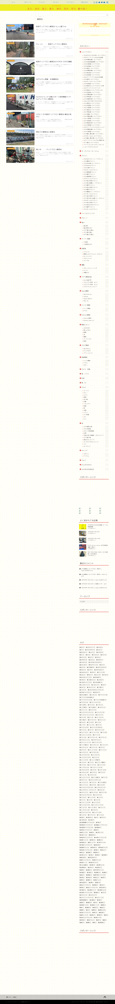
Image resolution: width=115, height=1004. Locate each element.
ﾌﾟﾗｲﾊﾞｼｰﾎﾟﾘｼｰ (70, 2)
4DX (82, 647)
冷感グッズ (84, 835)
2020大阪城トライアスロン (95, 125)
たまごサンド (91, 687)
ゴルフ (94, 460)
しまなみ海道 (98, 682)
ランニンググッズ (85, 805)
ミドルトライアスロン (86, 795)
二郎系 (92, 820)
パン (95, 419)
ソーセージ (105, 744)
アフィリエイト (95, 353)
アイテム (95, 456)
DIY (82, 654)
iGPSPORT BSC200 (93, 532)
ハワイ (95, 412)
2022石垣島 (95, 429)
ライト (83, 800)
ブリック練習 (96, 777)
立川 (104, 892)
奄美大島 (97, 845)
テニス (95, 270)
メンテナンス (98, 795)
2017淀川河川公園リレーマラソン (95, 198)
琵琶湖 (96, 885)
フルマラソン (92, 775)
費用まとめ (102, 910)
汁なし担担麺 (84, 865)
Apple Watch (95, 298)
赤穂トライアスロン (86, 912)
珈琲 (98, 882)
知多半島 (103, 887)
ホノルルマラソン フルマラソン (88, 790)
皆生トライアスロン (92, 887)
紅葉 (100, 900)
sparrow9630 (85, 570)
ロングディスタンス (86, 812)
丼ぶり (103, 817)
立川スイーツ (99, 897)
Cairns (92, 652)
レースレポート (85, 810)
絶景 (82, 902)
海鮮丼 (89, 870)
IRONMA (100, 659)
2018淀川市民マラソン (95, 187)
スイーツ (97, 734)
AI (82, 649)
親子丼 (96, 907)
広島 (91, 855)
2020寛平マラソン (95, 174)
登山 (94, 222)
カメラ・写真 (94, 369)
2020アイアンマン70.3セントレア (95, 127)
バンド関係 (95, 360)
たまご (83, 687)
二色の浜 (84, 820)
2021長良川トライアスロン (95, 110)
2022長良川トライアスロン (95, 103)
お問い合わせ (84, 2)
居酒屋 (89, 852)
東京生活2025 (92, 857)
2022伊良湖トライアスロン (95, 96)
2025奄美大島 (95, 426)
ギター (95, 365)
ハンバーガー (92, 765)
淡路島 (83, 872)
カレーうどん (99, 717)
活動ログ (95, 272)
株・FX (94, 383)
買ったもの (96, 330)
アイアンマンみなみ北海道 (87, 697)
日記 (95, 378)
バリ (95, 444)
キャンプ (94, 450)
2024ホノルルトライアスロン (95, 81)
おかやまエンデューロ (86, 677)
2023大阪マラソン (95, 168)
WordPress (95, 348)
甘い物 (95, 399)
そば (104, 684)
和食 (95, 406)
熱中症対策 (84, 882)
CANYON (100, 652)
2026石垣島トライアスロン (95, 66)
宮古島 (94, 847)
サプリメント (100, 729)
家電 (96, 850)
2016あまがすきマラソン (95, 205)
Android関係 (94, 315)
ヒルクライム (84, 772)
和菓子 (93, 840)
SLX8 (91, 669)
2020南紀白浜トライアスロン (95, 123)
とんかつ (83, 689)
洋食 (95, 410)
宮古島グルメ (103, 847)
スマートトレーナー (86, 742)
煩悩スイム (98, 880)
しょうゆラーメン (85, 684)
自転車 (95, 248)
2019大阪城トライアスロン (95, 131)
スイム (104, 732)
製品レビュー (95, 325)
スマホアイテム (97, 739)
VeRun (83, 674)
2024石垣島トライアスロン (95, 83)
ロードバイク (96, 256)
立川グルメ (93, 895)
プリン (105, 777)
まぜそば (97, 692)
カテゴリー (56, 2)
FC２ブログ (95, 351)
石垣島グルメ (102, 890)
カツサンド (100, 714)
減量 (105, 872)
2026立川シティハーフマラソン (95, 159)
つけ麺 (100, 687)
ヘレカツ (93, 782)
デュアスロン (94, 752)
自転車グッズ (84, 905)
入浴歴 (95, 242)
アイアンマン (103, 694)
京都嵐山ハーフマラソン (101, 825)
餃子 (99, 920)
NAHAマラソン (94, 664)
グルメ (95, 387)
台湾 (95, 433)
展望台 (97, 852)
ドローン (94, 218)
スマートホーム (98, 742)
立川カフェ (84, 895)
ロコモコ (95, 810)
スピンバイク (95, 258)
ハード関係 (95, 308)
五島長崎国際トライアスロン (87, 822)
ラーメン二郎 (93, 807)
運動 (94, 265)
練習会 (89, 902)
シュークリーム (95, 732)
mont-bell (84, 664)
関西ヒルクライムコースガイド (95, 254)
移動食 (97, 892)
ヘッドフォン (84, 782)
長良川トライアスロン (86, 917)
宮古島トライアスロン (86, 850)
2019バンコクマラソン (95, 178)
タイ (95, 417)
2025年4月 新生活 (94, 469)
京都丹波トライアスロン (86, 825)
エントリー (84, 709)
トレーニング (84, 760)
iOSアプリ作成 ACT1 (95, 282)
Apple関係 (94, 291)
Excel (95, 310)
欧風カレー (84, 862)
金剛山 (93, 915)
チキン (102, 747)
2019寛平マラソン (95, 185)
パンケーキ (102, 770)
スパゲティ (103, 737)
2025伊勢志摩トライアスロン (95, 70)
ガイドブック (92, 719)
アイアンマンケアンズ (86, 699)
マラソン (95, 156)
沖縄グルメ (101, 865)
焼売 (103, 877)
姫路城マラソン (85, 847)
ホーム (13, 2)
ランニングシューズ (98, 805)
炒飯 (82, 877)
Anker (100, 649)
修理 (92, 832)
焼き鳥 (89, 877)
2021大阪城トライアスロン (95, 118)
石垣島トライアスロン (86, 892)
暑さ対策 (83, 857)
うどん (98, 674)
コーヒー (91, 724)
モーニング (92, 797)
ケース (83, 724)
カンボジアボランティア (95, 442)
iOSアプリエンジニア (95, 286)
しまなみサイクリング (86, 682)
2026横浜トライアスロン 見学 (90, 569)
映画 (95, 332)
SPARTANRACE (100, 669)
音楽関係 (94, 357)
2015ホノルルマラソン (95, 209)
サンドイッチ (84, 732)
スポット (95, 454)
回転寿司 (83, 842)
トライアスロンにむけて (95, 147)
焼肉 (82, 880)
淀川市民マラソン (99, 870)
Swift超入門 (95, 280)
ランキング (42, 2)
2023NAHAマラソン (95, 165)
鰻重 (89, 922)
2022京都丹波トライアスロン (95, 99)
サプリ (91, 729)
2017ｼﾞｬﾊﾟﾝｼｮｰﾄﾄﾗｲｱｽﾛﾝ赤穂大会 (95, 140)
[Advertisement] (94, 492)
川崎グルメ (84, 855)
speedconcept (84, 672)
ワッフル (101, 815)
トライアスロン (95, 52)
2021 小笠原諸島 (95, 431)
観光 (103, 907)
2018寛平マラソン (95, 189)
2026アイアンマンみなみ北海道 (95, 57)
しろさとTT (96, 684)
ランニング (96, 802)
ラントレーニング (85, 802)
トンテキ (83, 762)
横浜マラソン (97, 860)
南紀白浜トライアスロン (86, 837)
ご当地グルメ (91, 679)
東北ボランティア (95, 440)
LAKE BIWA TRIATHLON (95, 662)
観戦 (82, 910)
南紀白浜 (92, 835)
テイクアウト (84, 752)
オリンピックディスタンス (87, 712)
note (102, 664)
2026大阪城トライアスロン (95, 64)
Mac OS (95, 301)
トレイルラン (95, 755)
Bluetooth (84, 652)
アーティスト (95, 339)
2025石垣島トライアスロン (95, 75)
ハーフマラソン (85, 767)
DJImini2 (96, 654)
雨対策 (83, 920)
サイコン (83, 729)
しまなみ (101, 679)
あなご (90, 674)
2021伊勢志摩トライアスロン (95, 116)
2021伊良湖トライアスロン (95, 112)
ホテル (93, 785)
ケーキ (99, 722)
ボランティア (84, 792)
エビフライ (102, 707)
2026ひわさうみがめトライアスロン (95, 55)
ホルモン (101, 790)
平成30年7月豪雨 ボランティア (95, 435)
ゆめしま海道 (84, 694)
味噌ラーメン (84, 840)
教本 (95, 341)
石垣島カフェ (92, 890)
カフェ (95, 395)
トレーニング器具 (95, 760)
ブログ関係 (94, 345)
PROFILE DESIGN (101, 667)
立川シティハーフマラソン (87, 897)
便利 (96, 830)
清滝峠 (98, 872)
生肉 (102, 885)
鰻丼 (82, 922)
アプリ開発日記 (95, 277)
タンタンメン (84, 747)
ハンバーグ (102, 765)
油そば (91, 867)
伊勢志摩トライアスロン (87, 827)
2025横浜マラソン (95, 161)
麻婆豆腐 (102, 922)
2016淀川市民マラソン (95, 202)
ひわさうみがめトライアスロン (96, 689)
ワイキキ (83, 815)
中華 (95, 401)
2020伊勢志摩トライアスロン (95, 129)
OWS (83, 667)
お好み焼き (98, 677)
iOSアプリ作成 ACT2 (95, 284)
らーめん (94, 694)
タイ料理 (95, 414)
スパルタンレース (85, 739)
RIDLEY (83, 669)
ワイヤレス (92, 815)
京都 (99, 822)
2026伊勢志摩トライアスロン (95, 59)
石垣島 (83, 890)
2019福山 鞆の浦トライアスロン (95, 134)
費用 (94, 910)
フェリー (83, 775)
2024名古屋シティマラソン (95, 163)
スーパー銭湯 (94, 239)
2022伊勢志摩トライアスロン (95, 94)
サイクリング (84, 727)
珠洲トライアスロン (86, 885)
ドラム (95, 363)
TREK (93, 672)
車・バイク (94, 374)
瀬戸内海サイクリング (100, 875)
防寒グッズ (98, 917)
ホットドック (84, 785)
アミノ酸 (83, 704)
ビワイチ (102, 772)
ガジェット (102, 719)
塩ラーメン (92, 842)
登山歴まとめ (95, 228)
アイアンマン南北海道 (100, 699)
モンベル (83, 797)
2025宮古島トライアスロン (95, 73)
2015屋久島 (95, 437)
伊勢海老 (98, 827)
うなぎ (106, 674)
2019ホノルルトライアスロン (95, 136)
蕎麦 (103, 905)
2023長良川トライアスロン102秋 (95, 86)
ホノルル (102, 785)
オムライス (93, 709)
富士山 (104, 850)
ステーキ (83, 737)
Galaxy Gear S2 (95, 320)
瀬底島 (89, 875)
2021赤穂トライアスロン (95, 114)
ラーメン (96, 390)
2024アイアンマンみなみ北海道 (95, 77)
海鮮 (82, 870)
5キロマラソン (91, 647)
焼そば (97, 877)
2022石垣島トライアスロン (95, 105)
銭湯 (100, 915)
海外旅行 (99, 867)
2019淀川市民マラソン (95, 181)
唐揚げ (100, 840)
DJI (88, 654)
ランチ (97, 800)
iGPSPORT (95, 328)
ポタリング (94, 792)
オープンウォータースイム (94, 151)
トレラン (96, 757)
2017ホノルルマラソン (95, 194)
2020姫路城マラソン (95, 176)
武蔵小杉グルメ (94, 862)
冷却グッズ (100, 832)
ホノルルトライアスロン (87, 787)
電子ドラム (91, 920)
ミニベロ (95, 260)
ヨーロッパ (95, 446)
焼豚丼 (89, 880)
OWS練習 (91, 667)
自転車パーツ (95, 905)
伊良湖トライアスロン (86, 830)
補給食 (89, 907)
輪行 (95, 912)
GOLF (91, 657)
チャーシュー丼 (93, 749)
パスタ (94, 770)
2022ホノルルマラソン (95, 170)
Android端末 (95, 318)
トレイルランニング (94, 213)
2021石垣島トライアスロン (95, 121)
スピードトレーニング (95, 268)
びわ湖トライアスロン (86, 692)
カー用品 (83, 719)
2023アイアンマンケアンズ (95, 88)
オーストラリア (100, 712)
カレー (95, 393)
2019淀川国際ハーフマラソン (95, 183)
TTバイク (95, 252)
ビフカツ (94, 772)
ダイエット (94, 747)
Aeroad (100, 647)
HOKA (98, 657)
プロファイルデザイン (95, 780)
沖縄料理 (83, 867)
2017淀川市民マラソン (95, 196)
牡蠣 (91, 882)
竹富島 (93, 900)
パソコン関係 (94, 305)
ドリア (91, 762)
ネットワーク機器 (101, 762)
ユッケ (100, 797)
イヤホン (100, 704)
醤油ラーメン (84, 915)
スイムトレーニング (86, 734)
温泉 (82, 875)
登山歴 (95, 226)
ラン (90, 800)
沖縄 (93, 865)
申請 (82, 887)
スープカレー (95, 744)
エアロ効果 (93, 707)
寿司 (82, 852)
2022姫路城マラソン (95, 172)
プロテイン (84, 780)
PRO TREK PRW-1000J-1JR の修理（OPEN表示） (98, 553)
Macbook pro (95, 294)
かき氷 (83, 679)
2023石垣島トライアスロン (95, 92)
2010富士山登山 (95, 234)
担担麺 (105, 855)
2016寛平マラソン (95, 207)
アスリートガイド (95, 702)
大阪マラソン (101, 842)
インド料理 (84, 707)
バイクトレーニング (97, 767)
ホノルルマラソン (100, 787)
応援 (98, 855)
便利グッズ (84, 832)
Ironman (84, 662)
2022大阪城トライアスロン (95, 107)
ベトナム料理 (102, 782)
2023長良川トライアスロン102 (95, 90)
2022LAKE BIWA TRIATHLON (95, 101)
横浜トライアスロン (86, 860)
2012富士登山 (95, 232)
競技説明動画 (84, 900)
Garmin (83, 657)
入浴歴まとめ (95, 244)
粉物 (95, 397)
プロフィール (27, 2)
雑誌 (95, 336)
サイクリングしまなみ (97, 727)
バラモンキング (85, 770)
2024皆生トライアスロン (95, 79)
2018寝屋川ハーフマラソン (95, 191)
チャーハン (103, 749)
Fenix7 (104, 654)
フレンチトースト (85, 777)
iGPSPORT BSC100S (94, 538)
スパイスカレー (93, 737)
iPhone (95, 296)
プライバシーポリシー (13, 1002)
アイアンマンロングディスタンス (95, 144)
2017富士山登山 (95, 230)
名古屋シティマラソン (101, 837)
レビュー (102, 807)
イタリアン (95, 404)
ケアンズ (90, 722)
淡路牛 (90, 872)
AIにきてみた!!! (94, 465)
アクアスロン (84, 702)
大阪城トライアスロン (86, 845)
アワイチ (91, 704)
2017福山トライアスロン (95, 142)
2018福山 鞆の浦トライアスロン (95, 138)
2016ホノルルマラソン (95, 200)
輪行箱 (102, 912)
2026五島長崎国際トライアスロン (95, 62)
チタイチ (83, 749)
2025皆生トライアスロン (95, 68)
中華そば (90, 817)
